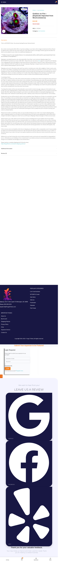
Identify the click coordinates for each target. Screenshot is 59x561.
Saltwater (32, 305)
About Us (3, 316)
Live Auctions (40, 10)
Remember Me (8, 365)
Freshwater (33, 302)
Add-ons (32, 299)
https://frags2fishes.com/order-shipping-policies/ (13, 143)
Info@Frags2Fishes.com (9, 306)
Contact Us (4, 332)
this (39, 60)
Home (34, 10)
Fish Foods (33, 308)
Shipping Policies (5, 321)
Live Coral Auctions (35, 291)
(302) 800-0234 (8, 304)
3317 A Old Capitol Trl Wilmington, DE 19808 (16, 301)
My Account (4, 318)
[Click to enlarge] (3, 31)
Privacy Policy (4, 324)
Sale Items (32, 297)
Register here (19, 370)
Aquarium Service (5, 329)
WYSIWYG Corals (34, 294)
